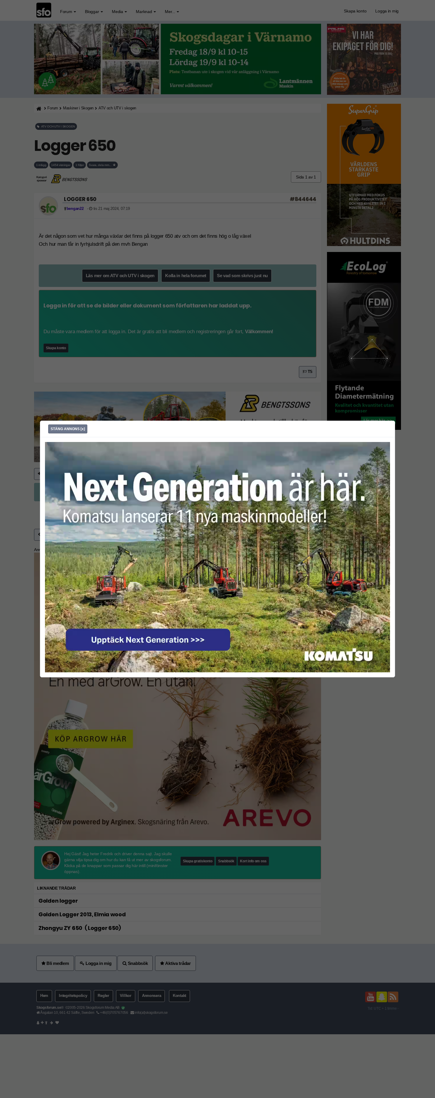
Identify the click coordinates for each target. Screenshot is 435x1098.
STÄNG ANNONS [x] (68, 429)
